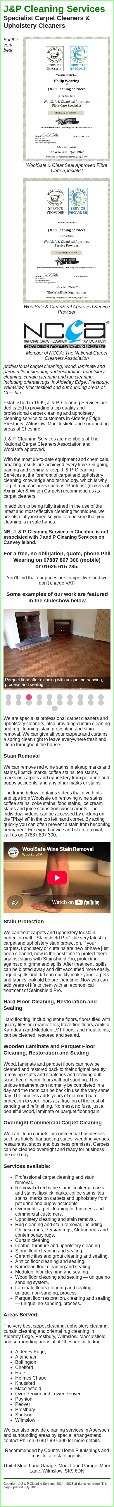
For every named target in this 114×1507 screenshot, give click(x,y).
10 (101, 697)
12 (18, 703)
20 (101, 703)
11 (8, 703)
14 (39, 703)
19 (91, 703)
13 (29, 703)
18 (80, 703)
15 (49, 703)
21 (54, 708)
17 (70, 703)
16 (60, 703)
